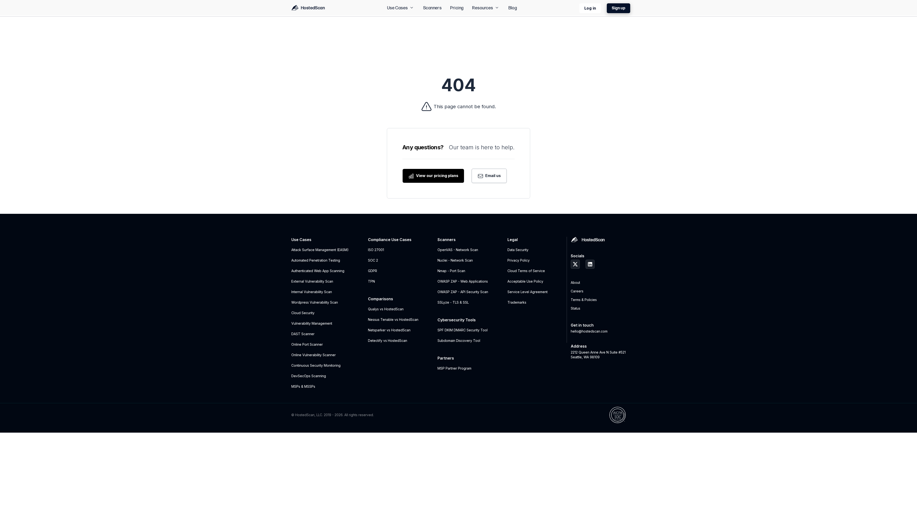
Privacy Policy (518, 260)
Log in (590, 8)
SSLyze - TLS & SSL (453, 302)
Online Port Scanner (307, 344)
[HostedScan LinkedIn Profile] (590, 264)
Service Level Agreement (527, 292)
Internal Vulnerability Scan (311, 292)
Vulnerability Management (311, 323)
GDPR (372, 271)
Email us (492, 175)
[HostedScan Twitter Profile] (575, 264)
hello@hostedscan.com (589, 331)
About (575, 282)
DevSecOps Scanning (308, 376)
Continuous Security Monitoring (316, 365)
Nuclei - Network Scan (455, 260)
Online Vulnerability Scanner (313, 355)
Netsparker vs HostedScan (389, 330)
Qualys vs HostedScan (386, 309)
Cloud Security (303, 313)
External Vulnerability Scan (312, 281)
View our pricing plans (436, 175)
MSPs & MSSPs (303, 386)
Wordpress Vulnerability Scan (314, 302)
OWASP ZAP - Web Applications (462, 281)
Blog (512, 8)
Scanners (432, 8)
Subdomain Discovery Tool (458, 341)
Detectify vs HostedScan (387, 341)
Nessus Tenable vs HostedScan (393, 319)
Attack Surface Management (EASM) (320, 250)
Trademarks (516, 302)
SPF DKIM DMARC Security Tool (462, 330)
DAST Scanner (303, 334)
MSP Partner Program (454, 368)
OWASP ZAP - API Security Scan (462, 292)
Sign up (618, 8)
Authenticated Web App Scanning (317, 271)
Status (575, 308)
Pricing (457, 8)
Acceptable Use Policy (525, 281)
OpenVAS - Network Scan (457, 250)
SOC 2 (373, 260)
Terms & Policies (584, 300)
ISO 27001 (376, 250)
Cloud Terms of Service (526, 271)
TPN (371, 281)
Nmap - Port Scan (451, 271)
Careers (577, 291)
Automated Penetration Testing (315, 260)
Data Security (517, 250)
